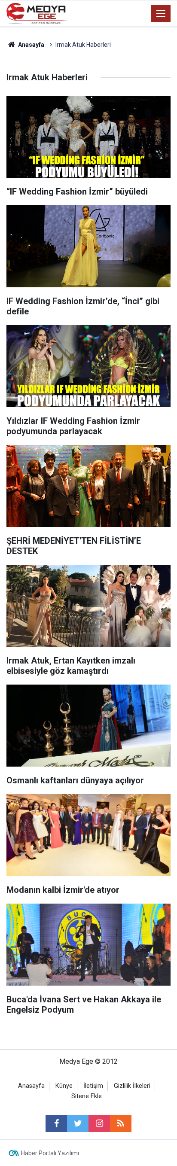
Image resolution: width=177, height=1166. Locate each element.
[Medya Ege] (37, 13)
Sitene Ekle (86, 1096)
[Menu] (161, 14)
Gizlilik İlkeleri (132, 1086)
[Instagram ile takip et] (99, 1123)
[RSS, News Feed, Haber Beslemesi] (120, 1123)
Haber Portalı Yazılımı (50, 1153)
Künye (64, 1086)
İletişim (93, 1086)
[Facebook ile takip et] (56, 1123)
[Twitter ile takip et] (77, 1123)
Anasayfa (31, 1086)
